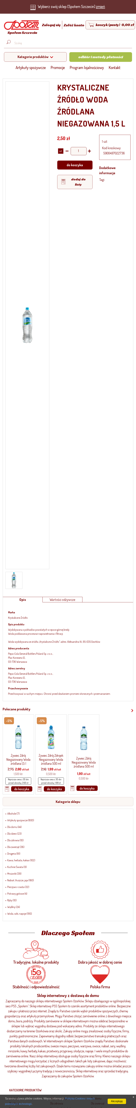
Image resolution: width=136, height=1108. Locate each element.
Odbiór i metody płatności (100, 57)
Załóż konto (74, 25)
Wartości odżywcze (62, 599)
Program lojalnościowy (87, 67)
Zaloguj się (51, 25)
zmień (100, 6)
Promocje (58, 67)
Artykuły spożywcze (31, 67)
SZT (60, 151)
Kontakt (114, 67)
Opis (22, 599)
